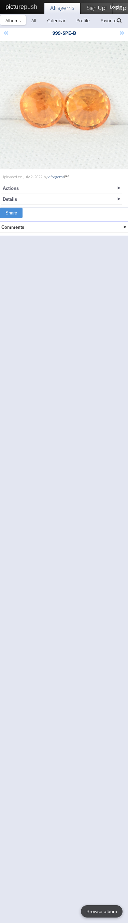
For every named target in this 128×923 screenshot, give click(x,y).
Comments (12, 227)
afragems (56, 176)
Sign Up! (96, 8)
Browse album (101, 911)
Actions (11, 188)
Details (10, 199)
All (33, 20)
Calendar (56, 20)
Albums (12, 20)
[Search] (119, 20)
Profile (83, 20)
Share (11, 212)
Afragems (62, 8)
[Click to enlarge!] (64, 105)
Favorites (110, 20)
